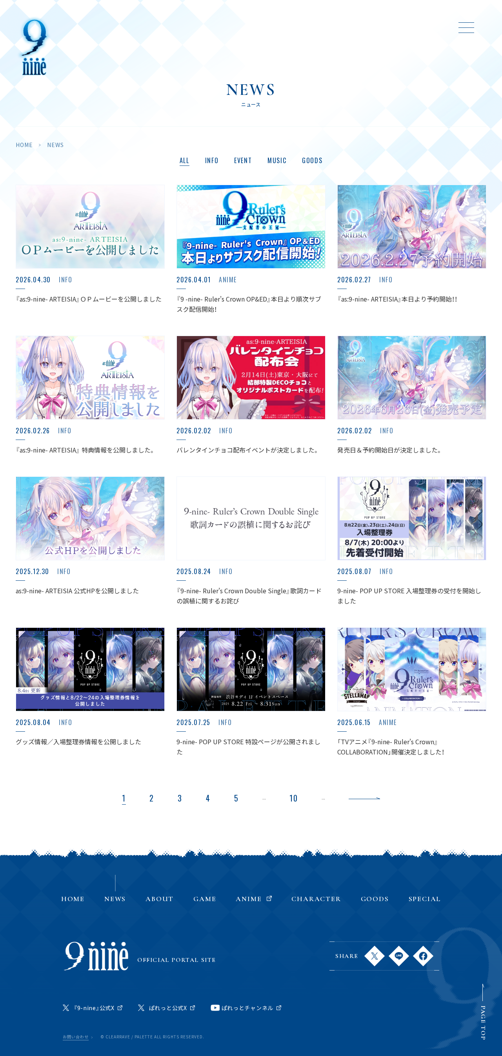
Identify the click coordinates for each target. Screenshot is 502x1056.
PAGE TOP (483, 1022)
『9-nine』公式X (94, 1008)
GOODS (366, 27)
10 (293, 798)
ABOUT (167, 27)
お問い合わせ (76, 1037)
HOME (85, 27)
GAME (210, 27)
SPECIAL (412, 27)
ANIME (251, 27)
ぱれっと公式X (168, 1008)
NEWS (125, 27)
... (264, 798)
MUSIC (276, 160)
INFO (211, 160)
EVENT (243, 160)
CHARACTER (312, 27)
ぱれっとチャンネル (247, 1008)
